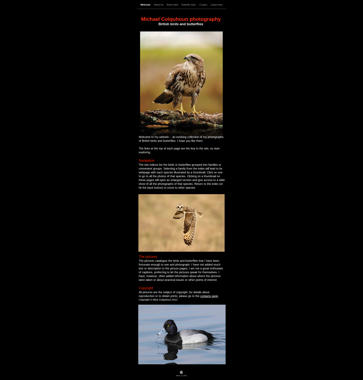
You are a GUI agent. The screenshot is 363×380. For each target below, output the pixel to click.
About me (159, 5)
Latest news (217, 5)
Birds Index (173, 5)
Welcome (146, 5)
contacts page (209, 296)
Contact (203, 5)
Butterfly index (189, 5)
